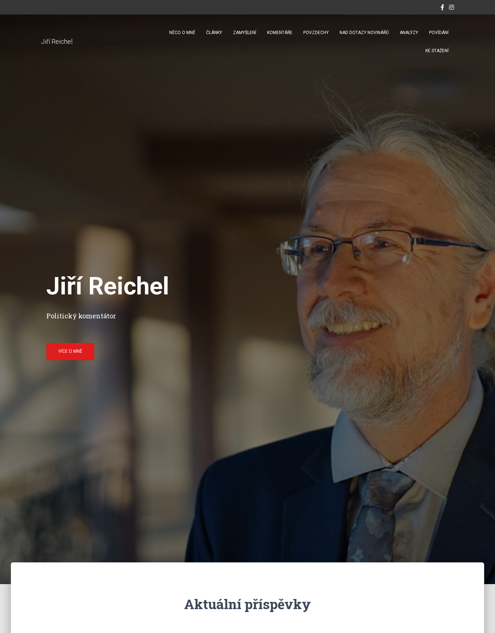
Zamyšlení (244, 32)
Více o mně (70, 351)
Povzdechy (316, 32)
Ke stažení (437, 50)
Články (214, 32)
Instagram (451, 8)
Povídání (439, 32)
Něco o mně (182, 32)
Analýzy (409, 32)
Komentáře (279, 32)
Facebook (442, 8)
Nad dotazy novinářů (364, 32)
